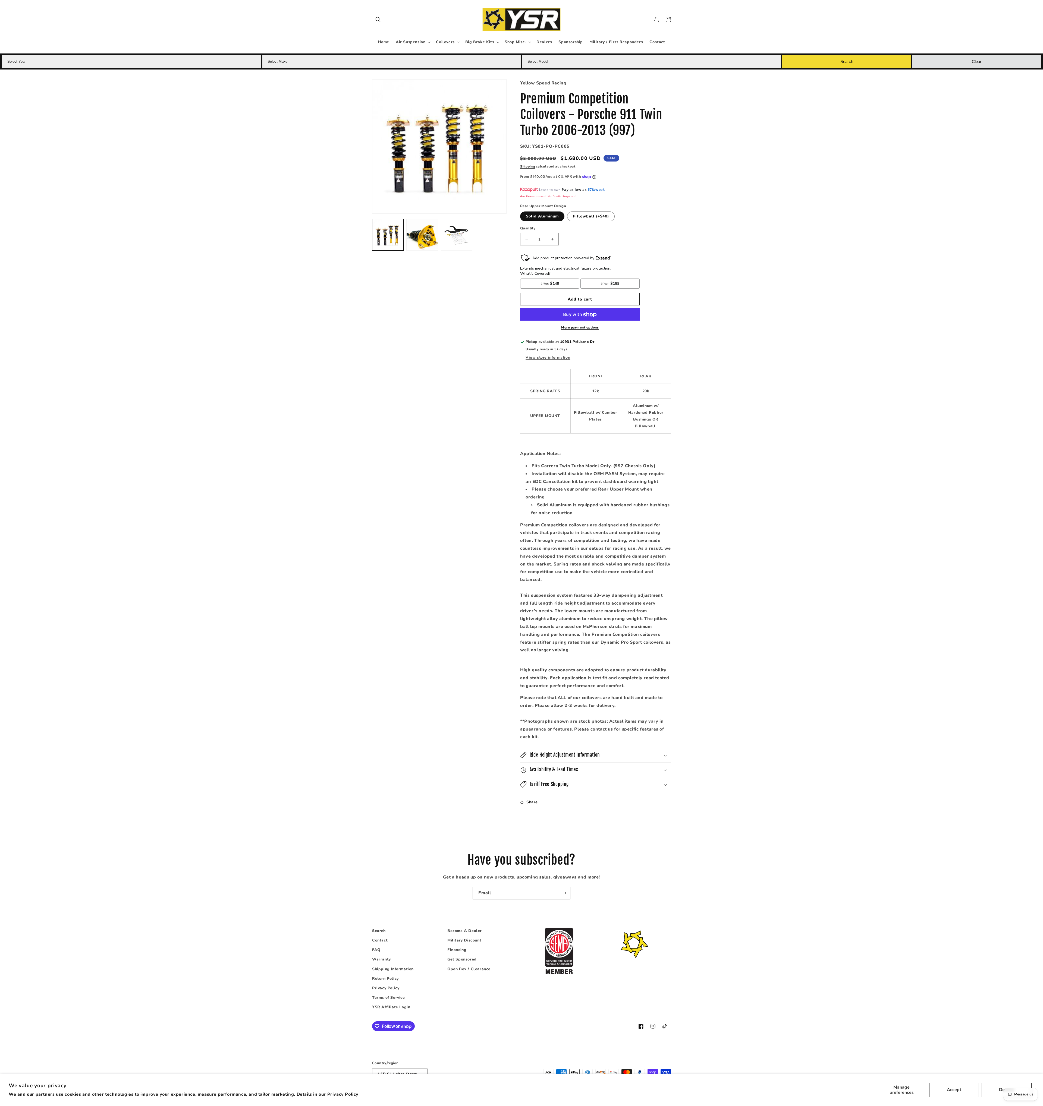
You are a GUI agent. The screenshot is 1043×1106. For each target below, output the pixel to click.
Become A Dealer (464, 930)
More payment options (580, 328)
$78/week (596, 189)
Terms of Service (388, 997)
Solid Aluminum (542, 216)
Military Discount (464, 940)
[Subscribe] (564, 893)
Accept (954, 1090)
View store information (548, 357)
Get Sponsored (462, 959)
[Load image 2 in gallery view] (422, 235)
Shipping (527, 166)
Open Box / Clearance (469, 969)
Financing (456, 950)
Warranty (381, 959)
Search (379, 930)
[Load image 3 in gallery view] (456, 235)
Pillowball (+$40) (591, 216)
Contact (380, 940)
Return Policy (385, 978)
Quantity (527, 228)
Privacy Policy (343, 1094)
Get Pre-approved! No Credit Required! (548, 196)
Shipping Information (393, 969)
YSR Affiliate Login (391, 1007)
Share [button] (532, 802)
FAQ (376, 950)
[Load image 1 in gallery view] (388, 235)
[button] (378, 20)
